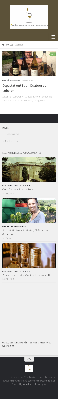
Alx (45, 384)
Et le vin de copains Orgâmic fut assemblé (26, 275)
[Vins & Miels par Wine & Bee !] (54, 118)
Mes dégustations (11, 80)
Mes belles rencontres (14, 226)
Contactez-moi (12, 141)
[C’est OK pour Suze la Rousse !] (29, 169)
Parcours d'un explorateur (16, 185)
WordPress (28, 384)
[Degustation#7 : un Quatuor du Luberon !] (29, 63)
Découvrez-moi (12, 133)
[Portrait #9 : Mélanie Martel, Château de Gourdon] (29, 210)
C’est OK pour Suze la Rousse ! (20, 189)
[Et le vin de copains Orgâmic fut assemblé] (29, 255)
